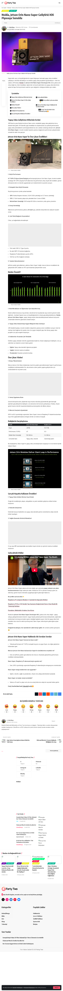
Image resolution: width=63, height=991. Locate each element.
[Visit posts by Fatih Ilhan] (4, 28)
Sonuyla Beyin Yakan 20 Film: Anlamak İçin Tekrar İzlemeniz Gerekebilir (23, 937)
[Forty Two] (10, 2)
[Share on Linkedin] (4, 92)
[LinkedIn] (60, 721)
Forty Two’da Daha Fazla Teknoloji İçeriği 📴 (46, 110)
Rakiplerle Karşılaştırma (18, 110)
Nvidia (21, 83)
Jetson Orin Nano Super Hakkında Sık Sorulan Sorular (46, 105)
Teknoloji (5, 10)
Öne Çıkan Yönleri (16, 107)
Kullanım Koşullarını (29, 987)
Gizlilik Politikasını (17, 987)
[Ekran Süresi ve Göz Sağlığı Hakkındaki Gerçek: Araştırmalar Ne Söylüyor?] (24, 860)
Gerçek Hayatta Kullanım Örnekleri (21, 113)
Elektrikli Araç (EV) (38, 858)
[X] (56, 721)
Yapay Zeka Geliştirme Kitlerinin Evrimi (21, 97)
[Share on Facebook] (9, 23)
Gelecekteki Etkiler (43, 97)
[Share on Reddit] (48, 694)
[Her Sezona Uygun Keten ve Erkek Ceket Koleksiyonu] (42, 835)
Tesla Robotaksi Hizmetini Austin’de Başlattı (38, 868)
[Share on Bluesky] (4, 96)
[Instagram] (23, 768)
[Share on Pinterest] (4, 88)
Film (17, 821)
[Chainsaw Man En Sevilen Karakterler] (42, 827)
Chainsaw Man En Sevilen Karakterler (26, 825)
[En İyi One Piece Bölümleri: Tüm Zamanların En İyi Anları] (42, 843)
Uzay (4, 863)
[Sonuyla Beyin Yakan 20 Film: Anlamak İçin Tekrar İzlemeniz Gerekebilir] (42, 819)
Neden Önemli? (16, 104)
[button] (56, 987)
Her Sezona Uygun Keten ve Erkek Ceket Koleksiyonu (18, 944)
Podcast (35, 861)
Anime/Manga (19, 827)
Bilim (19, 863)
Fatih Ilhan (12, 27)
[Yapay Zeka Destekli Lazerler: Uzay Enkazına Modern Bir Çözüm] (8, 860)
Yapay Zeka (13, 10)
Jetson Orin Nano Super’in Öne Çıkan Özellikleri (20, 101)
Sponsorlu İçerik (20, 836)
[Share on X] (11, 23)
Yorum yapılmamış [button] (54, 750)
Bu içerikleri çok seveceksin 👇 (49, 101)
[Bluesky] (23, 774)
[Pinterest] (58, 721)
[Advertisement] (34, 235)
